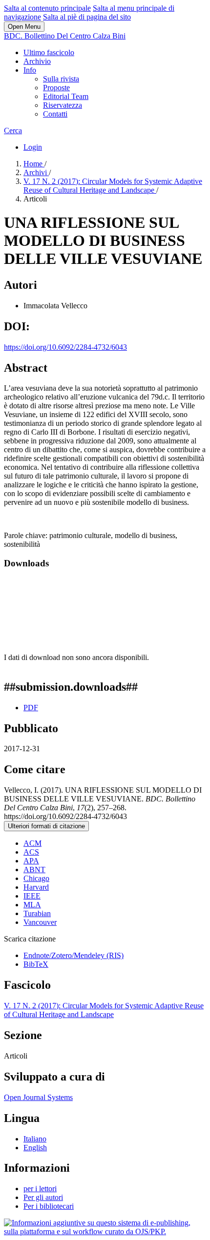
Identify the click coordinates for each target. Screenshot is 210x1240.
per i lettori (40, 1188)
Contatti (55, 114)
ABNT (34, 869)
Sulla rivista (61, 79)
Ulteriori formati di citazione (46, 826)
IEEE (32, 896)
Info (29, 70)
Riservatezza (62, 105)
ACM (32, 843)
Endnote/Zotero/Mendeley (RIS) (73, 955)
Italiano (34, 1139)
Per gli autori (43, 1197)
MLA (32, 904)
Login (32, 147)
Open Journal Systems (38, 1097)
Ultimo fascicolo (48, 52)
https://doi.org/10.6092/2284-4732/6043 (65, 347)
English (35, 1147)
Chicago (36, 878)
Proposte (56, 87)
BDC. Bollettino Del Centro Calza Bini (65, 36)
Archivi (36, 172)
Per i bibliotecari (48, 1206)
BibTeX (35, 964)
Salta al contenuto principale (47, 8)
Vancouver (40, 922)
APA (31, 861)
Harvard (36, 887)
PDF (30, 707)
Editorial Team (65, 96)
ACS (31, 852)
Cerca (13, 130)
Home (33, 164)
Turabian (37, 913)
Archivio (37, 61)
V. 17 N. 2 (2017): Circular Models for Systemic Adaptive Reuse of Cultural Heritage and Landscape (112, 185)
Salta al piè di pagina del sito (87, 17)
